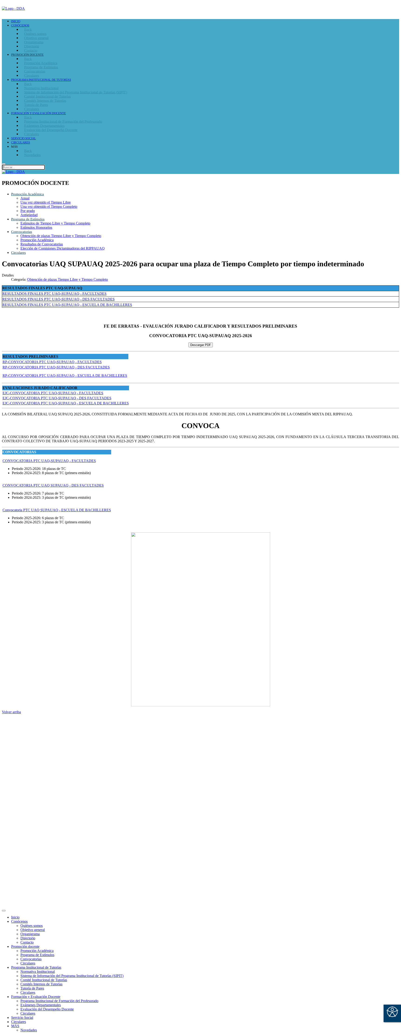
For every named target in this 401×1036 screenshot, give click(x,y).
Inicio (15, 917)
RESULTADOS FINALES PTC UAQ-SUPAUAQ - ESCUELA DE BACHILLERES (67, 305)
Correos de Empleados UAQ (32, 777)
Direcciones (20, 743)
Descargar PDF (200, 345)
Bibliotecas (19, 798)
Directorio (18, 781)
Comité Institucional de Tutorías (43, 980)
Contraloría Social (24, 802)
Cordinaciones (21, 747)
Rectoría (17, 734)
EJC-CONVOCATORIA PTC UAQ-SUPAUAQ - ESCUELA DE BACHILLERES (66, 403)
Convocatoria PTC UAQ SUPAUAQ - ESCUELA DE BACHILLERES (57, 510)
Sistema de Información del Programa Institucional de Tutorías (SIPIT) (71, 976)
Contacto (27, 942)
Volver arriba (11, 712)
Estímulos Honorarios (36, 227)
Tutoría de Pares (32, 988)
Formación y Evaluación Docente (35, 997)
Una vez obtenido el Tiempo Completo (48, 207)
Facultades (19, 755)
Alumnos (18, 829)
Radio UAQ (20, 790)
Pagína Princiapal (24, 730)
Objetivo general (32, 930)
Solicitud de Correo (25, 837)
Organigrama (30, 934)
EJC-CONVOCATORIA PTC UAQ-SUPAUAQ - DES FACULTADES (57, 398)
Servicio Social (22, 1018)
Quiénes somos (31, 926)
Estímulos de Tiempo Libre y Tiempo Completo (55, 223)
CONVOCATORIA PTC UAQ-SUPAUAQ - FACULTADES (49, 461)
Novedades (28, 1030)
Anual (24, 198)
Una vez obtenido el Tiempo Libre (45, 202)
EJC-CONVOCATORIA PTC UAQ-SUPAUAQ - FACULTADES (53, 393)
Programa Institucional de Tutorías (36, 967)
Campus (17, 759)
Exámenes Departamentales (40, 1005)
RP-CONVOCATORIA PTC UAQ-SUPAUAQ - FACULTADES (52, 362)
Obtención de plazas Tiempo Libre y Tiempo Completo (60, 236)
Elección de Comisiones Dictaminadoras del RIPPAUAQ (62, 248)
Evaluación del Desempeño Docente (47, 1009)
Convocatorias (21, 232)
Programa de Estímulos (28, 219)
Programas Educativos (27, 863)
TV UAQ (18, 786)
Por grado (27, 211)
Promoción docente (25, 946)
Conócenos (19, 921)
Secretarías (19, 738)
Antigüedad (29, 215)
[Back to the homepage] (13, 8)
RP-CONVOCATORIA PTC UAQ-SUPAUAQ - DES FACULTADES (56, 367)
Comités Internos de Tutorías (41, 984)
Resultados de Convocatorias (41, 244)
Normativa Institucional (37, 972)
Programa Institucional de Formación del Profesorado (59, 1001)
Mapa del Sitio (21, 806)
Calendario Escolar (25, 794)
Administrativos (22, 845)
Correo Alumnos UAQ (28, 833)
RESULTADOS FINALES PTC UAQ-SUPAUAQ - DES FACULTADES (58, 299)
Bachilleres (19, 751)
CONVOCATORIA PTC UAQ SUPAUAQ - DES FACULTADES (53, 485)
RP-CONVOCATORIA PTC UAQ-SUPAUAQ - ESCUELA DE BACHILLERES (65, 376)
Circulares (18, 252)
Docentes (18, 841)
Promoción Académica (27, 194)
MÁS (15, 1026)
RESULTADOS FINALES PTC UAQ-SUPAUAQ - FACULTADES (54, 294)
